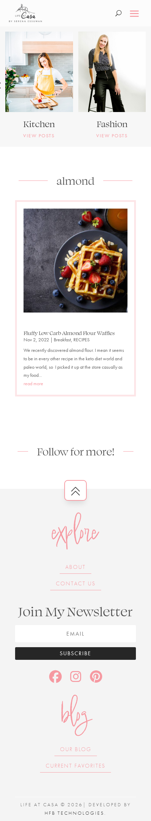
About (75, 567)
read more (33, 383)
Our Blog (75, 749)
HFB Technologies (74, 813)
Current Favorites (75, 765)
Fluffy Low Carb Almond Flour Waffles (69, 332)
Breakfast (62, 339)
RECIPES (81, 339)
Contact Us (76, 583)
